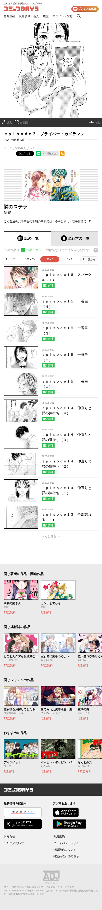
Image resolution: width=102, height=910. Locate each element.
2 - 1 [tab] (69, 259)
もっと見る (49, 536)
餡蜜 (7, 213)
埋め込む (52, 153)
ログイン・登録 (63, 16)
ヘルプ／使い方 (14, 843)
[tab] (27, 238)
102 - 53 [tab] (30, 259)
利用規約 (59, 836)
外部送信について (64, 849)
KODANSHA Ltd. (15, 890)
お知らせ (9, 836)
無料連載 (9, 16)
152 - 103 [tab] (10, 259)
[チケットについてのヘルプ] (95, 250)
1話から (91, 259)
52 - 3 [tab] (49, 259)
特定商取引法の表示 (66, 856)
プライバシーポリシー (67, 843)
